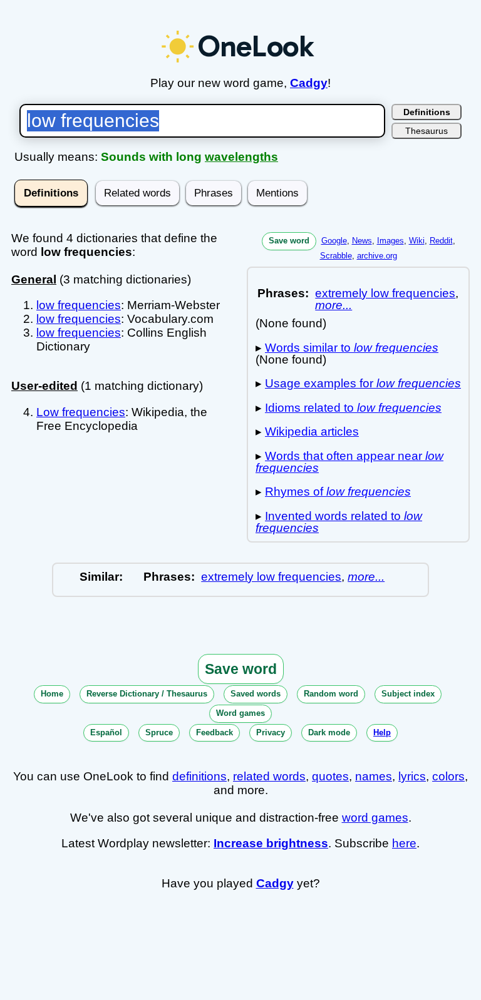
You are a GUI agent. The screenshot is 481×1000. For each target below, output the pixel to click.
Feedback (214, 732)
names (373, 776)
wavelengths (241, 156)
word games (375, 817)
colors (448, 776)
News (362, 240)
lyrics (412, 776)
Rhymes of (338, 491)
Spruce (159, 732)
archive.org (377, 255)
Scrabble (336, 255)
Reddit (441, 240)
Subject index (408, 693)
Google (334, 240)
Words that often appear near (349, 461)
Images (390, 240)
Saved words (255, 693)
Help (382, 732)
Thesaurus (426, 131)
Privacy (270, 732)
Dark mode (329, 732)
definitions (199, 776)
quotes (330, 776)
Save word (289, 240)
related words (269, 776)
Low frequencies (80, 412)
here (404, 843)
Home (52, 693)
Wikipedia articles (312, 431)
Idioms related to (353, 407)
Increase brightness (271, 843)
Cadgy (309, 82)
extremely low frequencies (385, 293)
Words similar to (351, 347)
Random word (331, 693)
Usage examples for (363, 383)
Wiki (417, 240)
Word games (240, 713)
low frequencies (78, 305)
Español (106, 732)
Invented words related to (339, 521)
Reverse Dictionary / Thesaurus (146, 693)
